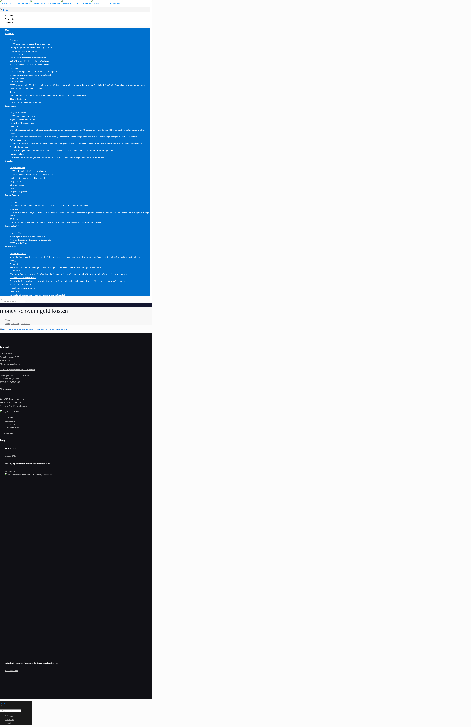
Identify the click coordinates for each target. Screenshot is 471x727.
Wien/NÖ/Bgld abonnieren (12, 399)
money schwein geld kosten (17, 323)
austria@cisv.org (12, 364)
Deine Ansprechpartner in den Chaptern (17, 369)
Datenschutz (10, 424)
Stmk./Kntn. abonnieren (10, 402)
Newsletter (9, 19)
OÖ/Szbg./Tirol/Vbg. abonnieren (14, 406)
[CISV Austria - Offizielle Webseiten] (60, 4)
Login (5, 10)
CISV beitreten (6, 433)
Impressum (10, 421)
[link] (26, 301)
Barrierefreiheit (12, 427)
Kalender (9, 15)
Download (9, 22)
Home (7, 320)
